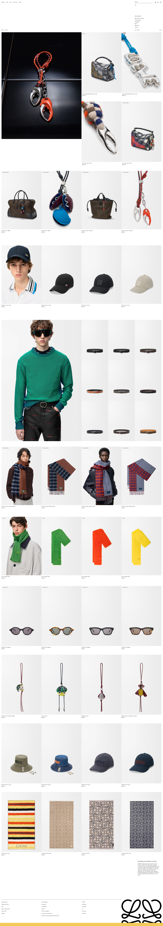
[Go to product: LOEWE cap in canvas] (101, 753)
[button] (137, 30)
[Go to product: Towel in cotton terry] (22, 822)
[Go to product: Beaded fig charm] (101, 685)
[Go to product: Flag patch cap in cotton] (22, 274)
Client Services (4, 902)
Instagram (84, 906)
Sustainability (44, 906)
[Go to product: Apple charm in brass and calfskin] (22, 685)
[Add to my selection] (119, 94)
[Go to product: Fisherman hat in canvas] (22, 753)
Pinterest (84, 913)
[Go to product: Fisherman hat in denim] (62, 753)
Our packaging (44, 902)
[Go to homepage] (28, 10)
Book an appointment (6, 908)
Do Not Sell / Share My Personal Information (50, 915)
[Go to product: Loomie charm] (62, 685)
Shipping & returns (5, 904)
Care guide (44, 904)
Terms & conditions (45, 911)
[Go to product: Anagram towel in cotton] (62, 822)
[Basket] (160, 2)
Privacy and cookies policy (47, 913)
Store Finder (4, 911)
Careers (43, 908)
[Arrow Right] (119, 62)
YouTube (84, 911)
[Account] (155, 2)
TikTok (83, 902)
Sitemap (3, 913)
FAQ (2, 906)
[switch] (160, 30)
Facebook (84, 904)
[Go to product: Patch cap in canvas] (101, 274)
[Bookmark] (158, 2)
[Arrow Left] (83, 62)
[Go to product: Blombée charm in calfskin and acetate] (141, 685)
